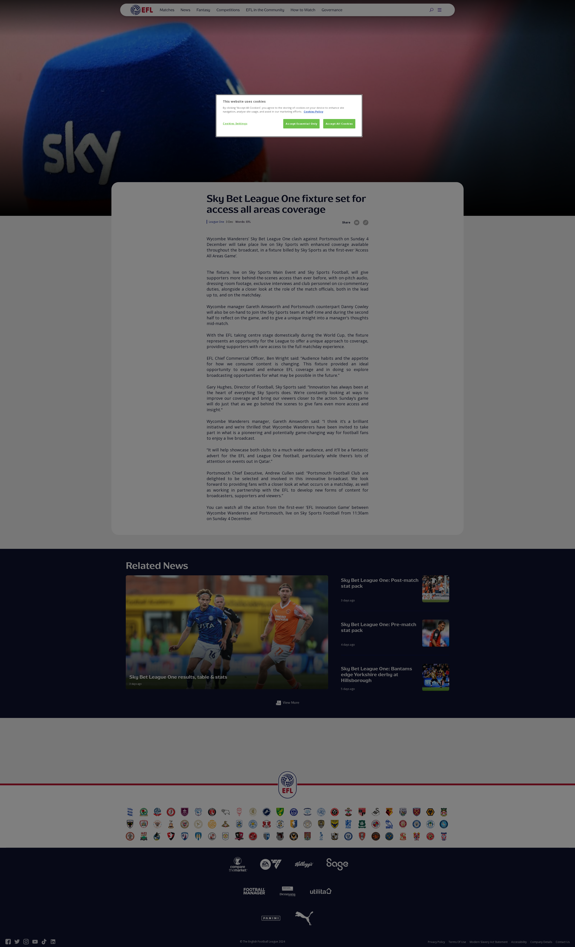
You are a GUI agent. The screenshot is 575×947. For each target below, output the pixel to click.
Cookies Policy (313, 111)
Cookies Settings (235, 123)
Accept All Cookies (339, 123)
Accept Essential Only (301, 123)
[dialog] (289, 116)
